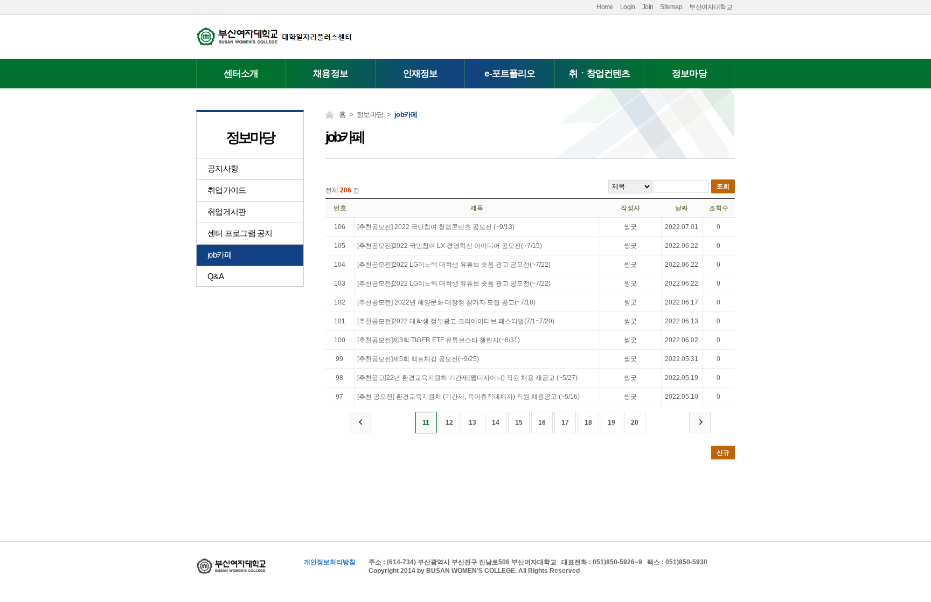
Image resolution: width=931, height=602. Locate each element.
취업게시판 (226, 211)
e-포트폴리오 (509, 73)
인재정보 (420, 73)
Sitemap (671, 7)
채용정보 (330, 73)
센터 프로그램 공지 (240, 233)
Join (648, 7)
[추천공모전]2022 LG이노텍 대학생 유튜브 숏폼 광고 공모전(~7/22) (454, 264)
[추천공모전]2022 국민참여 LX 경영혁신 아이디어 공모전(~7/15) (449, 246)
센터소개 (241, 73)
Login (627, 7)
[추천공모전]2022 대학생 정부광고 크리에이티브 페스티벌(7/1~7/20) (455, 321)
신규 (723, 452)
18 (588, 422)
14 (495, 422)
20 (634, 422)
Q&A (215, 276)
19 (611, 422)
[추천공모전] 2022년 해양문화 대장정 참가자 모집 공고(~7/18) (446, 302)
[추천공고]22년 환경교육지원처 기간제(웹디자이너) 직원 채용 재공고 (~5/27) (467, 378)
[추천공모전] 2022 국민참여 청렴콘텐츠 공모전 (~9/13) (436, 227)
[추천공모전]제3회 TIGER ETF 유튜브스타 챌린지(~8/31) (438, 340)
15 (519, 422)
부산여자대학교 (710, 7)
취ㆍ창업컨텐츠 (599, 73)
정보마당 (689, 73)
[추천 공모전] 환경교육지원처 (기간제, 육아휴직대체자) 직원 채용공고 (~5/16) (468, 396)
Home (604, 7)
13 (472, 422)
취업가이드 (226, 190)
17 (565, 422)
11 (425, 422)
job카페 (219, 254)
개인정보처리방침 (330, 562)
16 (542, 422)
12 (449, 422)
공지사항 (222, 168)
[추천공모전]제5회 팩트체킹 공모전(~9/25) (418, 359)
